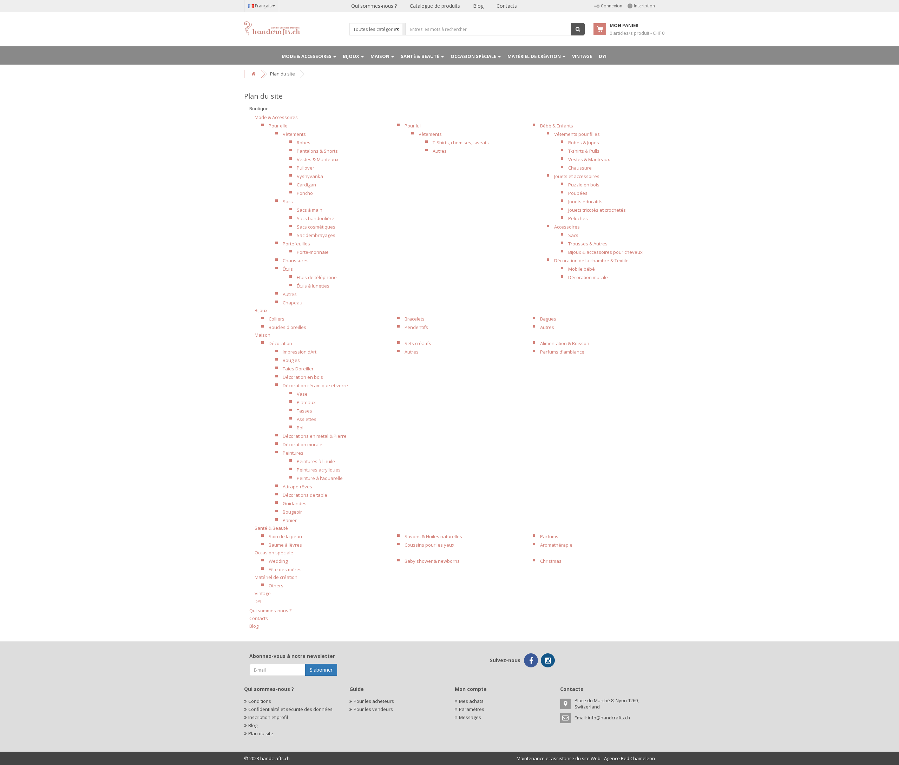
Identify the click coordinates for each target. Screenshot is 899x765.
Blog (478, 5)
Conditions (259, 701)
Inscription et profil (268, 717)
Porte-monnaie (313, 252)
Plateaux (306, 402)
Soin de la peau (285, 536)
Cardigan (306, 185)
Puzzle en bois (583, 185)
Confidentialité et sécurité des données (290, 709)
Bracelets (415, 319)
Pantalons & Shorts (317, 151)
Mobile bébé (581, 269)
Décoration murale (588, 277)
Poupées (578, 193)
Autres (290, 294)
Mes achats (471, 701)
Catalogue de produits (435, 5)
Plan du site (260, 733)
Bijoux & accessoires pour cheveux (605, 252)
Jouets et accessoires (576, 176)
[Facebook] (531, 660)
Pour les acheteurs (374, 701)
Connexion (611, 6)
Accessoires (567, 227)
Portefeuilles (296, 243)
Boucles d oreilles (287, 327)
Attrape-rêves (297, 486)
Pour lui (413, 126)
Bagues (548, 319)
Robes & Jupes (583, 142)
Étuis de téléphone (317, 277)
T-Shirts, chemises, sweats (461, 142)
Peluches (578, 218)
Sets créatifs (418, 343)
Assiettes (306, 419)
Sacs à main (309, 210)
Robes (303, 142)
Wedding (278, 561)
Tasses (304, 411)
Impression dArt (299, 352)
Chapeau (292, 302)
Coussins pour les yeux (429, 545)
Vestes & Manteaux (318, 159)
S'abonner (321, 669)
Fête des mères (285, 569)
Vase (302, 394)
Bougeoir (292, 512)
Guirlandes (295, 503)
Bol (300, 427)
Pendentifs (416, 327)
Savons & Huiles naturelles (433, 536)
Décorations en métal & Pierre (315, 436)
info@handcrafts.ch (609, 717)
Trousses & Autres (588, 243)
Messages (470, 717)
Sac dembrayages (316, 235)
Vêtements (294, 134)
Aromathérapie (556, 545)
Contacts (507, 5)
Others (276, 585)
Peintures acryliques (319, 470)
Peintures (293, 453)
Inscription (644, 6)
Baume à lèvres (285, 545)
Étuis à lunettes (313, 286)
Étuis (288, 269)
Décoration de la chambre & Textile (591, 260)
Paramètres (471, 709)
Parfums (549, 536)
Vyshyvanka (310, 176)
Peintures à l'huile (316, 461)
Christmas (551, 561)
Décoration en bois (303, 377)
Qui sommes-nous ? (374, 5)
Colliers (276, 319)
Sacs (288, 201)
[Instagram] (548, 660)
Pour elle (278, 126)
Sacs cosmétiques (316, 227)
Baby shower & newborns (432, 561)
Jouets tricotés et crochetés (597, 210)
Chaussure (580, 168)
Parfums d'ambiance (562, 352)
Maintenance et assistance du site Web (559, 758)
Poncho (305, 193)
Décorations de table (305, 495)
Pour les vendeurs (373, 709)
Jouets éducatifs (585, 201)
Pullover (305, 168)
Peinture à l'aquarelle (320, 478)
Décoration (280, 343)
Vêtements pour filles (577, 134)
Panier (290, 520)
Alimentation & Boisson (564, 343)
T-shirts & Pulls (583, 151)
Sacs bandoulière (315, 218)
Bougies (291, 360)
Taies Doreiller (298, 368)
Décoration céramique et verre (315, 385)
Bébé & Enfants (556, 126)
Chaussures (296, 260)
